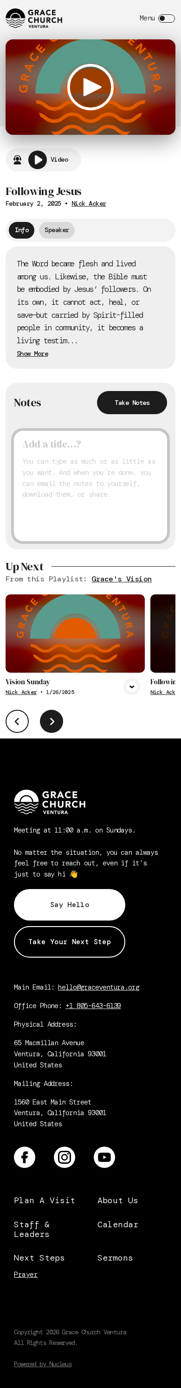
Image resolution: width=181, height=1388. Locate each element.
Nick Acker (88, 203)
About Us (117, 1200)
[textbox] (90, 486)
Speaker (57, 230)
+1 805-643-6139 (93, 1005)
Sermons (115, 1257)
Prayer (26, 1274)
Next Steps (39, 1257)
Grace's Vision (121, 579)
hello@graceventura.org (98, 987)
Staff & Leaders (32, 1229)
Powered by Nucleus (42, 1364)
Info (22, 230)
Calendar (117, 1224)
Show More (32, 354)
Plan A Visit (44, 1200)
